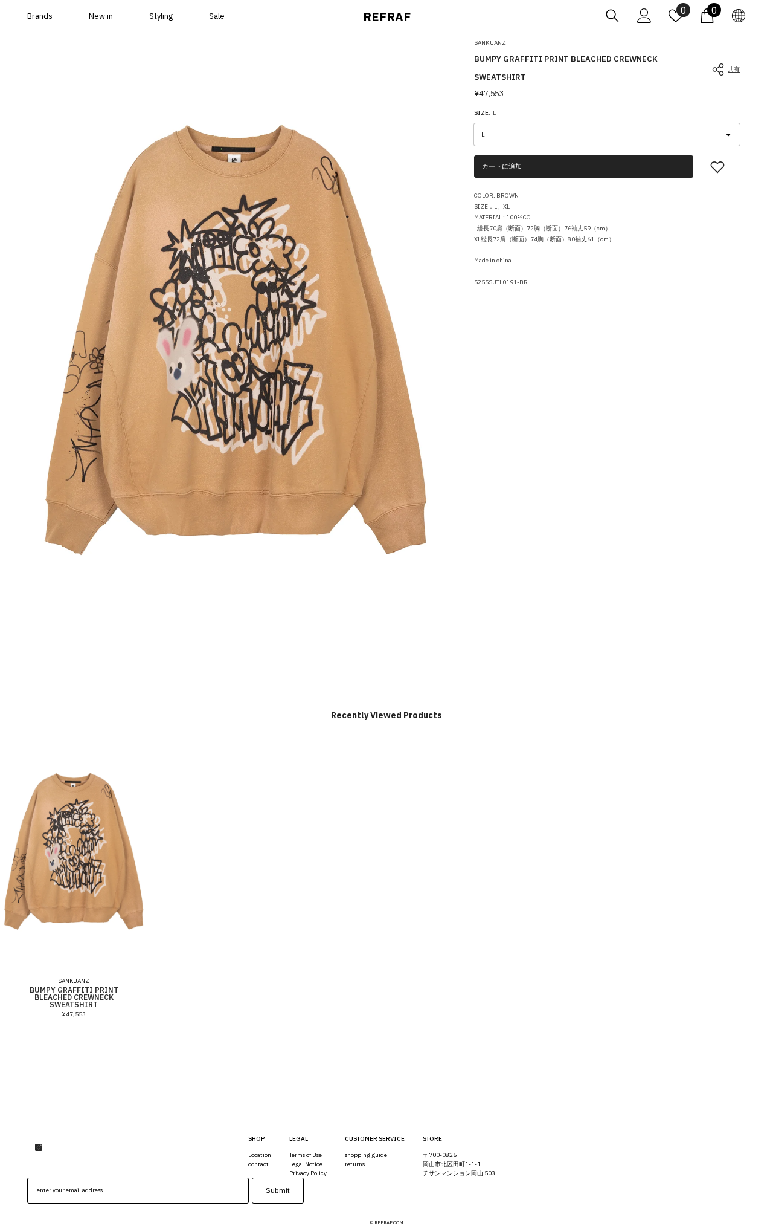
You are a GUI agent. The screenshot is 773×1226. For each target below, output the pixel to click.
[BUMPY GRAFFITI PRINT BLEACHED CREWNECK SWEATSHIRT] (73, 851)
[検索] (612, 15)
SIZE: (485, 113)
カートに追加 (502, 166)
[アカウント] (644, 15)
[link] (717, 167)
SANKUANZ (490, 43)
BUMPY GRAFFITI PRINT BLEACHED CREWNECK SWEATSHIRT (74, 997)
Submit (278, 1190)
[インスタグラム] (38, 1147)
